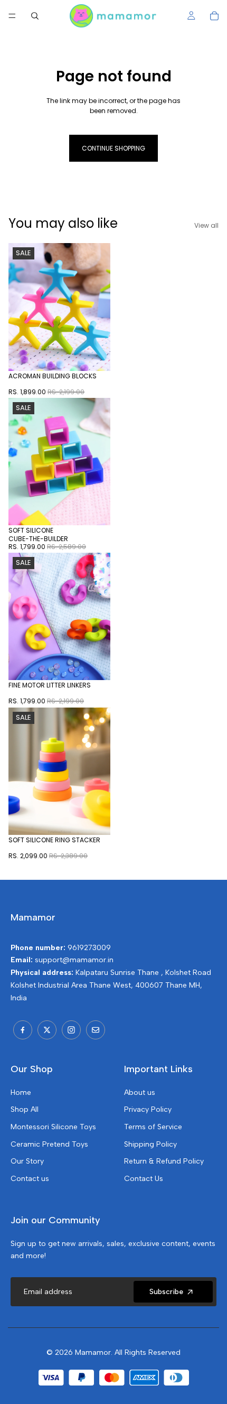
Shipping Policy (150, 1144)
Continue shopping (113, 148)
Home (21, 1092)
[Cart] (214, 15)
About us (139, 1092)
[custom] (22, 1029)
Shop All (25, 1109)
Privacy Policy (148, 1109)
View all (206, 225)
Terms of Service (153, 1126)
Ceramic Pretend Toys (49, 1144)
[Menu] (12, 16)
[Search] (34, 15)
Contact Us (143, 1178)
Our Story (27, 1161)
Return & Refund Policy (164, 1161)
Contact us (30, 1178)
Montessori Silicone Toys (53, 1126)
